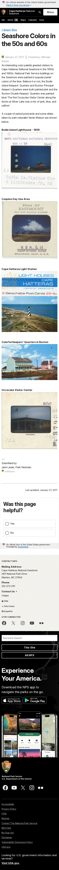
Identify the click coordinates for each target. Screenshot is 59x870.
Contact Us (8, 591)
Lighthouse (10, 471)
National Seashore (22, 12)
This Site (29, 647)
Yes (12, 523)
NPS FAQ (6, 828)
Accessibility (8, 804)
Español (8, 611)
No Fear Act (8, 832)
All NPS (29, 655)
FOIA (4, 813)
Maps (23, 20)
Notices (5, 818)
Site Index (9, 606)
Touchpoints (23, 546)
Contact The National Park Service (19, 823)
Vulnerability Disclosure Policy (17, 842)
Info (3, 20)
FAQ (6, 601)
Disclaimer (7, 837)
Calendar (32, 20)
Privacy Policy (9, 809)
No (12, 532)
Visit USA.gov (10, 863)
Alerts (12, 20)
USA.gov (6, 847)
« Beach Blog (9, 29)
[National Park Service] (3, 12)
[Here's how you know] (29, 4)
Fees (41, 20)
